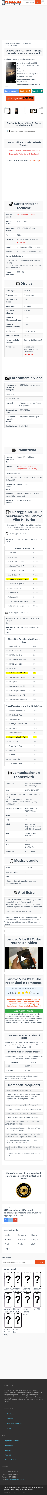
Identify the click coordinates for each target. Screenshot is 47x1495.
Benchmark (35, 154)
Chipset (8, 1450)
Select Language (9, 1488)
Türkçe (12, 1490)
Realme (21, 1244)
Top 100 (8, 1455)
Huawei (8, 1239)
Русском (6, 1490)
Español (28, 1488)
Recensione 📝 (37, 91)
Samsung (22, 1235)
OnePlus (8, 1244)
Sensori (27, 154)
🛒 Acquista (15, 98)
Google (34, 1239)
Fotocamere (26, 151)
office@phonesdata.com (15, 1479)
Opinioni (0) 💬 (25, 91)
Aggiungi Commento (23, 1011)
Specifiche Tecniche (12, 1441)
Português (18, 1490)
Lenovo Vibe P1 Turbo (25, 214)
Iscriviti (40, 1262)
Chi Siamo (10, 1414)
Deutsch (34, 1488)
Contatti (10, 1419)
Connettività (13, 154)
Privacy (9, 1428)
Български (29, 1490)
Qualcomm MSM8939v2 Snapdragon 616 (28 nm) (27, 467)
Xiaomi (34, 1235)
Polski (24, 1490)
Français (40, 1488)
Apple (7, 1235)
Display (18, 151)
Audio (21, 154)
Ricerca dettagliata (11, 1460)
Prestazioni (36, 151)
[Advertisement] (23, 23)
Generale (11, 151)
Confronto (9, 1445)
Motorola (22, 1239)
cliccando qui (34, 160)
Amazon (21, 242)
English (23, 1488)
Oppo (7, 1248)
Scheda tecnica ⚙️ (11, 91)
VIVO (33, 1244)
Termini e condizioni (14, 1423)
